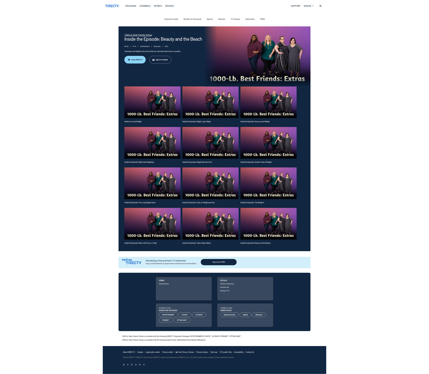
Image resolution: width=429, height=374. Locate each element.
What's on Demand (192, 19)
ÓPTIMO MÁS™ (182, 320)
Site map (213, 352)
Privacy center (167, 352)
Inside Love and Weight (132, 121)
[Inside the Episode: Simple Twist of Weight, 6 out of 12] (268, 143)
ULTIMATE (199, 315)
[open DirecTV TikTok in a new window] (144, 365)
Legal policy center (152, 352)
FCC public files (225, 352)
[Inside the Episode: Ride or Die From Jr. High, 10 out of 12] (152, 224)
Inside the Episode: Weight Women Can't (197, 162)
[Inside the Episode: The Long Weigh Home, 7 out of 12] (152, 183)
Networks (250, 19)
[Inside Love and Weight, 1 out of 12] (152, 102)
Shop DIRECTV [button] (136, 59)
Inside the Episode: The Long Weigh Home (139, 202)
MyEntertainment (229, 315)
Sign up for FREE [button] (218, 262)
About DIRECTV (129, 352)
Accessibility (239, 352)
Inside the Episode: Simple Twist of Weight (256, 162)
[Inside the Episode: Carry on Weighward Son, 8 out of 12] (210, 183)
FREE (262, 19)
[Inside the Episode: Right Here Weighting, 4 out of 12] (152, 143)
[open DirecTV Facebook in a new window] (128, 365)
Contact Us (250, 352)
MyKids (245, 315)
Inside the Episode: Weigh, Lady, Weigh (196, 121)
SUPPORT (295, 5)
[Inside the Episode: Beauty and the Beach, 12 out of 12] (268, 224)
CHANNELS (145, 5)
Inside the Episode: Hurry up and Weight (255, 121)
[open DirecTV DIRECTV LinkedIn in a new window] (124, 365)
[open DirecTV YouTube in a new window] (140, 365)
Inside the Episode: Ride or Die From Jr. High (140, 243)
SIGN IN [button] (307, 5)
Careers (140, 352)
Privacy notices (202, 352)
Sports (210, 19)
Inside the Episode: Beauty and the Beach (255, 243)
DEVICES (169, 5)
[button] (321, 6)
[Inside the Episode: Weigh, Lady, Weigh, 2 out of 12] (210, 102)
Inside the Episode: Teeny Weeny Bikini (196, 243)
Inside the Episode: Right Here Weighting (139, 162)
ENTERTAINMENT (168, 315)
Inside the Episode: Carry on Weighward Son (198, 202)
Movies (221, 19)
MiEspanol (258, 315)
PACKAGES (130, 5)
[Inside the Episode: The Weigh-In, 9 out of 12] (268, 183)
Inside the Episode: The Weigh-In (252, 202)
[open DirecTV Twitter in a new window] (132, 365)
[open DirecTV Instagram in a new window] (136, 365)
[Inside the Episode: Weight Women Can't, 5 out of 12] (210, 143)
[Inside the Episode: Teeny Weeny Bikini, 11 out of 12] (210, 224)
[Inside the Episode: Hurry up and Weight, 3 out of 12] (268, 102)
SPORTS (158, 5)
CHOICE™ (185, 315)
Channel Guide (171, 19)
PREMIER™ (165, 320)
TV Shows (235, 19)
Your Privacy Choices (186, 352)
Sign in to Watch (162, 59)
